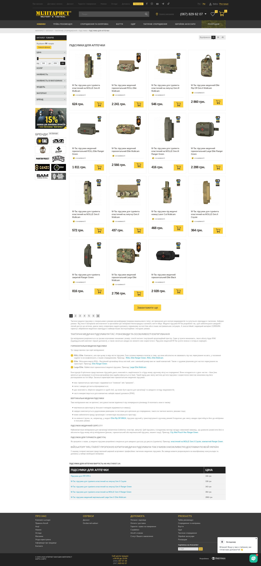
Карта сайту (40, 559)
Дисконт (70, 4)
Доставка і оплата (54, 4)
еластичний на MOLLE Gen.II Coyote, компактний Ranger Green (197, 441)
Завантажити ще (147, 307)
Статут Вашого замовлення (141, 536)
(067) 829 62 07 (192, 14)
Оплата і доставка (138, 523)
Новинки (41, 24)
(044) (120, 561)
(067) (120, 563)
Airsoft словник (136, 533)
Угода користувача (43, 540)
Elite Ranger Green (99, 364)
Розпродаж (213, 24)
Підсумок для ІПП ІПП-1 (81, 476)
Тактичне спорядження (155, 24)
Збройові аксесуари (185, 24)
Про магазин (38, 4)
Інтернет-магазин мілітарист (59, 557)
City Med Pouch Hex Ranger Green (184, 432)
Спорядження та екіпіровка (94, 24)
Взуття (119, 24)
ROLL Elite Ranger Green (136, 358)
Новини (104, 4)
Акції (37, 526)
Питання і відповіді (138, 520)
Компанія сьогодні (42, 520)
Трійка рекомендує (62, 24)
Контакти (138, 4)
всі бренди (53, 133)
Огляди (114, 4)
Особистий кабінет (90, 523)
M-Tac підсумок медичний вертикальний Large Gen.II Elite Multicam (98, 497)
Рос (199, 4)
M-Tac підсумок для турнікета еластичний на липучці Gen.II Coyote (98, 481)
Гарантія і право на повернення (143, 526)
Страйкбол (134, 530)
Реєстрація (223, 4)
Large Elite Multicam (138, 367)
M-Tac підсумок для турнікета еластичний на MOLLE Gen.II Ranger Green (101, 492)
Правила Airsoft (41, 523)
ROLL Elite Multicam (155, 358)
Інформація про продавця (45, 543)
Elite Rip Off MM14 (118, 418)
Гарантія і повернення (87, 4)
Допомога (126, 4)
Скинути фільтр (44, 47)
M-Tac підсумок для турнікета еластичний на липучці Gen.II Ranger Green (101, 487)
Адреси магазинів (166, 14)
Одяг (133, 24)
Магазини (39, 536)
